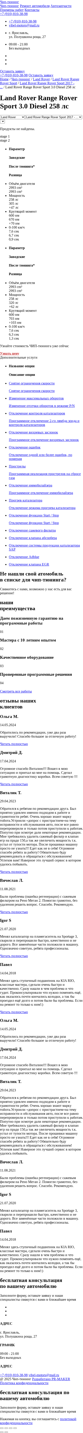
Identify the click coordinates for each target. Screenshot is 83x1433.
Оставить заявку (12, 71)
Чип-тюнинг (9, 6)
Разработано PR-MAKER (51, 1379)
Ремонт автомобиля (35, 6)
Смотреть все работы (16, 691)
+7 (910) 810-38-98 (14, 14)
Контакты (32, 10)
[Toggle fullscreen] (10, 1428)
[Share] (6, 1428)
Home (4, 79)
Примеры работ (12, 10)
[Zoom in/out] (15, 1428)
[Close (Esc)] (2, 1428)
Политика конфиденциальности (24, 1383)
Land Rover (41, 79)
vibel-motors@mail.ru (24, 25)
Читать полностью (14, 744)
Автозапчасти (60, 6)
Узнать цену (9, 353)
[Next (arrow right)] (6, 1432)
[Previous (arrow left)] (2, 1432)
